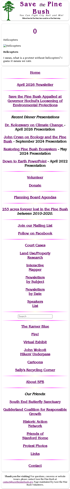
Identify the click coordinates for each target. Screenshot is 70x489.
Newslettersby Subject (35, 279)
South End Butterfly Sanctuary (35, 402)
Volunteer (35, 177)
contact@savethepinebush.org (18, 482)
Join (21, 225)
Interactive (35, 265)
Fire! (35, 334)
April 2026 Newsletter (35, 85)
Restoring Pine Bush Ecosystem (30, 149)
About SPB (35, 382)
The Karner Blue (35, 326)
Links (35, 454)
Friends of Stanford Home (35, 436)
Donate (35, 185)
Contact (35, 466)
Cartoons (35, 362)
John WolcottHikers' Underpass (35, 352)
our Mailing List (38, 225)
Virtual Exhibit (35, 342)
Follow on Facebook (35, 233)
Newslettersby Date (35, 291)
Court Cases (35, 245)
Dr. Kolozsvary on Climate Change (34, 125)
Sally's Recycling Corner (35, 370)
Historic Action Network (35, 423)
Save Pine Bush (41, 7)
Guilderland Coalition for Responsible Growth (35, 411)
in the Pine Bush (46, 209)
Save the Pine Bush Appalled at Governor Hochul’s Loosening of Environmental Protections (35, 100)
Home (35, 72)
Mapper (35, 269)
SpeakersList (35, 303)
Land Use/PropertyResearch (35, 255)
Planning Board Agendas (35, 197)
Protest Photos (35, 446)
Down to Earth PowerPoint (24, 161)
